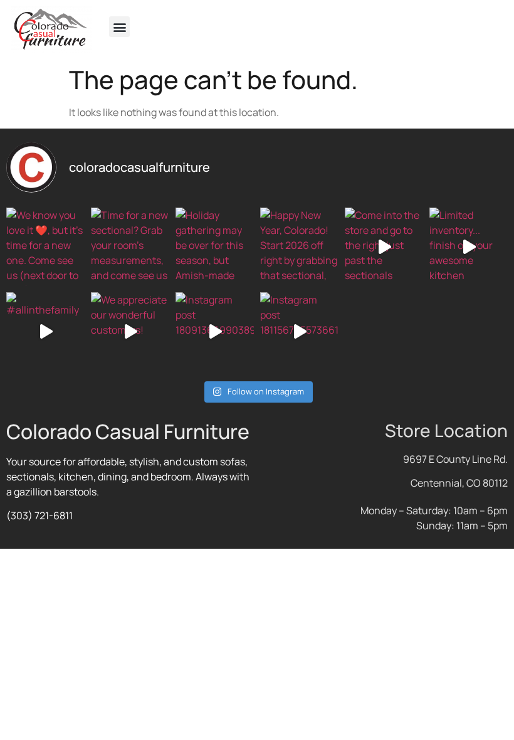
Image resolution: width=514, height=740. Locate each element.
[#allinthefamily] (45, 331)
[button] (119, 26)
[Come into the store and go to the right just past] (384, 247)
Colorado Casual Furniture (127, 431)
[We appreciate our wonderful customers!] (130, 331)
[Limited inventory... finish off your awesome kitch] (468, 247)
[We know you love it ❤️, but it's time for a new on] (45, 247)
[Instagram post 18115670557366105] (299, 331)
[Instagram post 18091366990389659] (215, 331)
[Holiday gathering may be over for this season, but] (215, 247)
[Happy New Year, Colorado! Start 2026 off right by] (299, 247)
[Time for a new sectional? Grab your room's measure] (130, 247)
